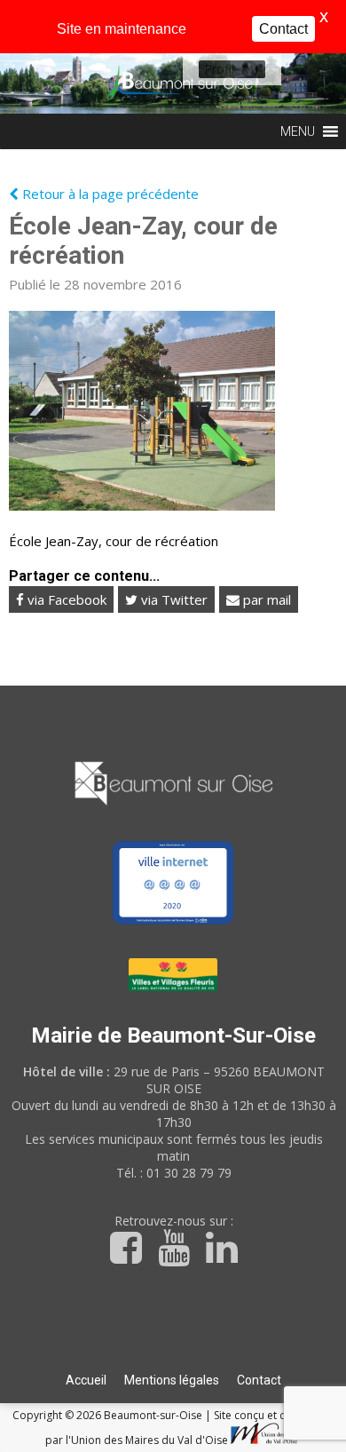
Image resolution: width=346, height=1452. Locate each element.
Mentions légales (171, 1380)
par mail (265, 599)
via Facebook (65, 599)
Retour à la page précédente (109, 193)
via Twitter (173, 599)
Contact (259, 1380)
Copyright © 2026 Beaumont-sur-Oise (108, 1415)
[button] (219, 69)
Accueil (86, 1380)
